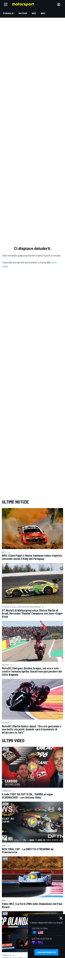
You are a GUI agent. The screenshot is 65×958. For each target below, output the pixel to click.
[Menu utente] (59, 4)
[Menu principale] (5, 4)
